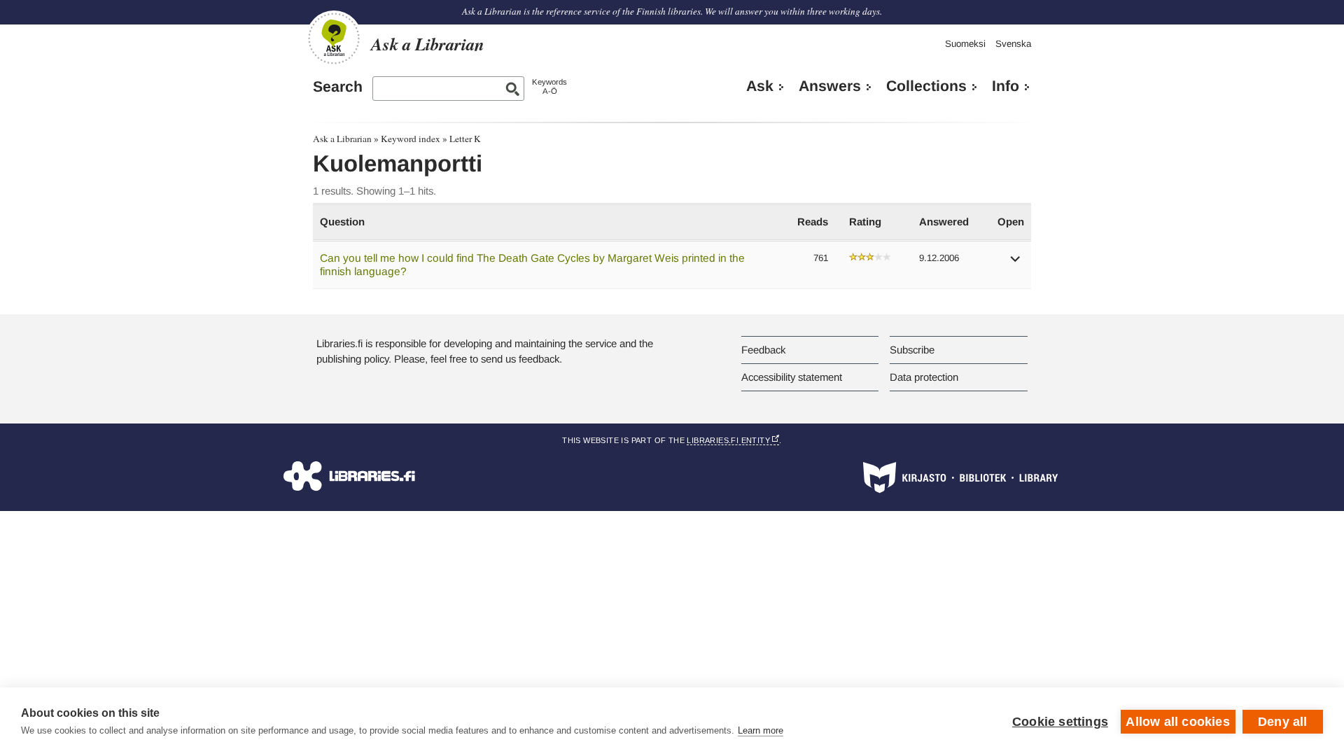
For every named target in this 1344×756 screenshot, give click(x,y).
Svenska (1013, 43)
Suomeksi (965, 43)
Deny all (1283, 722)
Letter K (465, 138)
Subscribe (912, 350)
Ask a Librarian (342, 138)
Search (338, 86)
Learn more (760, 730)
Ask (760, 86)
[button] (1015, 263)
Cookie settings (1060, 722)
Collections (926, 86)
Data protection (924, 377)
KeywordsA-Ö (549, 86)
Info (1005, 86)
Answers (830, 86)
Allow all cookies (1177, 722)
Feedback (763, 350)
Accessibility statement (791, 377)
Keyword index (410, 138)
